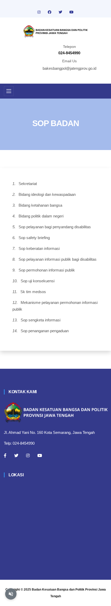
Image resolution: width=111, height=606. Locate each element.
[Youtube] (39, 455)
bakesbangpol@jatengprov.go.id (69, 68)
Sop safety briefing (34, 237)
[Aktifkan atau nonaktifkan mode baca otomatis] (11, 594)
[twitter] (61, 12)
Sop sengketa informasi (40, 320)
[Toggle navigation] (9, 91)
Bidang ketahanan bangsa (40, 205)
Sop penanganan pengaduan (45, 331)
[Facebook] (5, 455)
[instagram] (39, 12)
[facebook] (50, 12)
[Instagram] (28, 455)
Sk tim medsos (33, 291)
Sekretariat (28, 183)
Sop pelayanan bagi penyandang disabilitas (55, 227)
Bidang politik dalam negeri (41, 216)
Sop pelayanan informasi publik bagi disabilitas (58, 259)
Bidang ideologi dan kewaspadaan (47, 194)
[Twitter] (16, 455)
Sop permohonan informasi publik (47, 270)
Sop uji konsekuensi (37, 281)
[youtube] (71, 12)
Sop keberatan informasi (39, 248)
